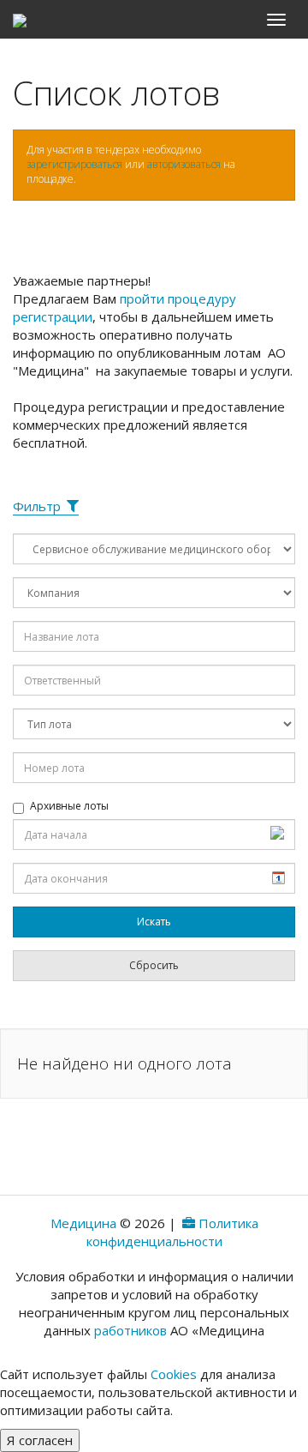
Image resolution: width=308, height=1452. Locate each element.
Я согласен (40, 1440)
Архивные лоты (69, 806)
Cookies (174, 1374)
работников (130, 1330)
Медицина (83, 1223)
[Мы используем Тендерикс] (187, 1223)
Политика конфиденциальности (172, 1232)
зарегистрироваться (74, 164)
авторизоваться (184, 164)
